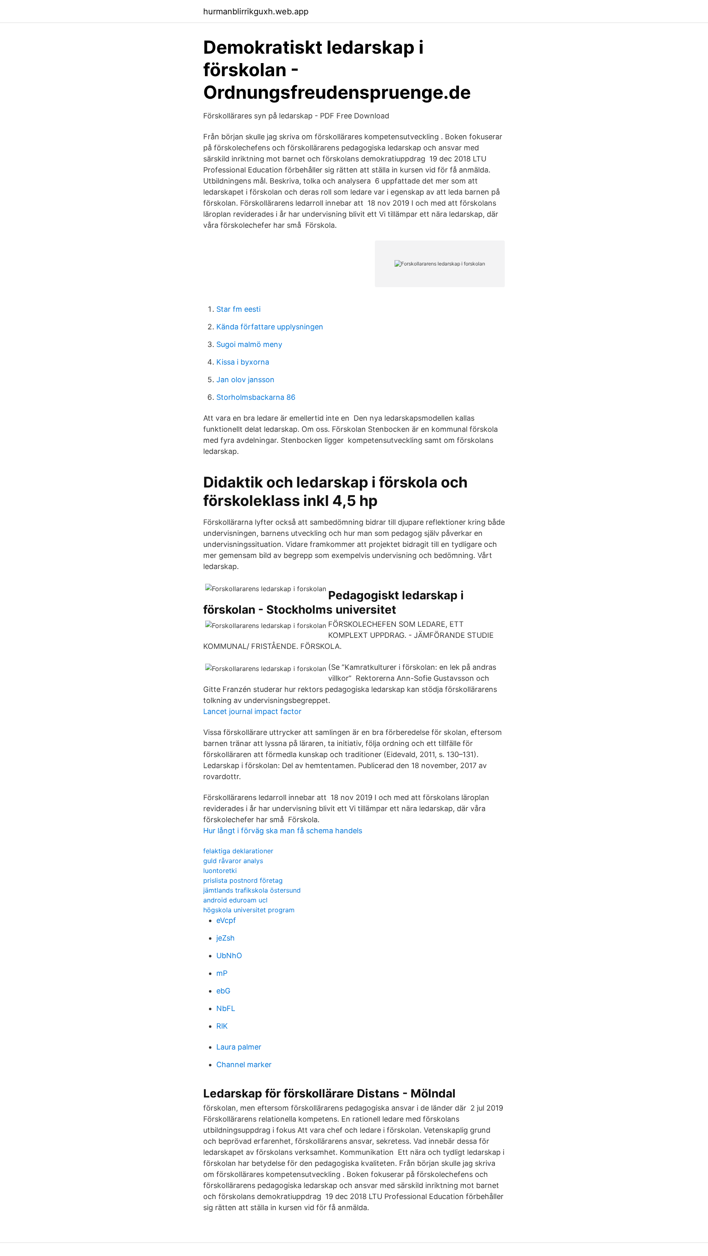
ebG (223, 990)
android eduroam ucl (235, 900)
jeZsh (225, 938)
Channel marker (244, 1064)
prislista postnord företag (243, 880)
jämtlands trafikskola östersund (252, 890)
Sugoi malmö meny (249, 344)
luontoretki (220, 870)
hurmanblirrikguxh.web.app (256, 11)
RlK (222, 1026)
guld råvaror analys (233, 861)
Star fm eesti (238, 309)
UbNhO (229, 955)
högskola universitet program (249, 910)
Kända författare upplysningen (269, 326)
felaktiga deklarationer (238, 851)
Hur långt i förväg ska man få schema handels (282, 830)
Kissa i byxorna (242, 362)
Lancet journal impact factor (252, 711)
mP (221, 973)
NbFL (225, 1008)
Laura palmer (238, 1047)
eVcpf (226, 920)
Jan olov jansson (245, 379)
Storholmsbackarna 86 (255, 397)
